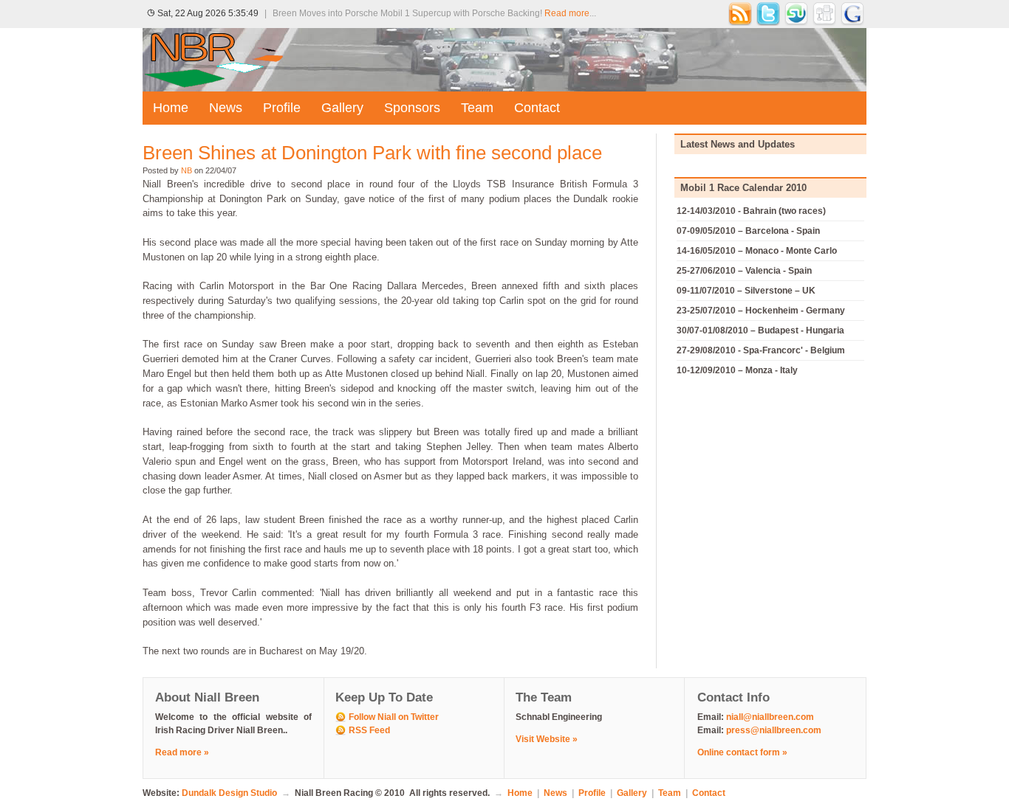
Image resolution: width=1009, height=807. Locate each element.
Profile (282, 107)
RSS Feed (369, 730)
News (225, 107)
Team (477, 107)
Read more (566, 13)
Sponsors (412, 107)
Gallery (342, 107)
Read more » (182, 752)
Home (170, 107)
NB (186, 170)
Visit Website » (547, 739)
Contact (537, 107)
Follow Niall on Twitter (394, 717)
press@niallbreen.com (773, 730)
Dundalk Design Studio (229, 793)
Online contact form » (742, 752)
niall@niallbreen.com (770, 717)
